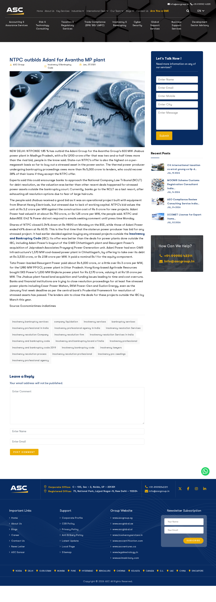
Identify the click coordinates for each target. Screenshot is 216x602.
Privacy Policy (70, 529)
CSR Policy (68, 523)
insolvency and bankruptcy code (31, 341)
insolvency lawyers (111, 347)
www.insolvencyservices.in (128, 535)
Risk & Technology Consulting (42, 25)
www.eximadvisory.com (126, 558)
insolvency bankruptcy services (30, 321)
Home (40, 11)
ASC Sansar (18, 552)
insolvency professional (123, 341)
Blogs (129, 11)
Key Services (62, 11)
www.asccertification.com (128, 540)
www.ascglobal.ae (123, 523)
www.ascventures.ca (124, 546)
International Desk (96, 11)
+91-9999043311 (158, 487)
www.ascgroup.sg (122, 518)
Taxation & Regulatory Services (67, 25)
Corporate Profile (72, 518)
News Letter (18, 546)
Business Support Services (177, 25)
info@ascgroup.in (179, 4)
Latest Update (70, 540)
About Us (50, 11)
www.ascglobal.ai (122, 529)
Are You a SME (159, 10)
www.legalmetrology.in (125, 552)
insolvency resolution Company (30, 334)
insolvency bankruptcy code (78, 347)
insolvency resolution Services (123, 328)
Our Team (116, 11)
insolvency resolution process (29, 354)
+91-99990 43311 (201, 4)
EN (204, 10)
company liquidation (66, 321)
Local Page (68, 546)
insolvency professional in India (30, 328)
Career (15, 535)
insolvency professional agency (30, 360)
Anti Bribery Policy (72, 535)
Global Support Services (155, 25)
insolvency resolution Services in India (112, 334)
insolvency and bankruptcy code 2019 (34, 347)
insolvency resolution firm (69, 334)
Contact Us (142, 11)
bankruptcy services (123, 321)
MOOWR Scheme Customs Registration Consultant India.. (183, 184)
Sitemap (66, 552)
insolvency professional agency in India (77, 328)
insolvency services (95, 321)
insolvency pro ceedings (112, 354)
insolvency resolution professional (72, 354)
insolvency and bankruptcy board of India (80, 341)
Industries (77, 11)
